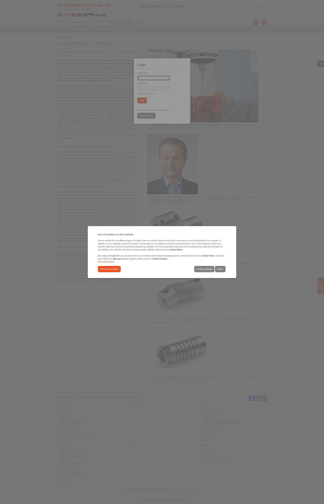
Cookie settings (204, 269)
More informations (106, 262)
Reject (220, 269)
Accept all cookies (109, 269)
